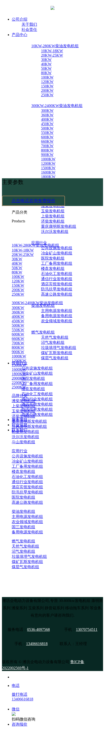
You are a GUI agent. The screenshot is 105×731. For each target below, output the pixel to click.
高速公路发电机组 (56, 294)
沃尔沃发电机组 (54, 231)
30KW (46, 60)
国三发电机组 (23, 527)
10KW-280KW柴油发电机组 (55, 46)
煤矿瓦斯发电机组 (56, 353)
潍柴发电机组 (23, 401)
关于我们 (29, 24)
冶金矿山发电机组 (56, 253)
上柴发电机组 (52, 216)
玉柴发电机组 (52, 211)
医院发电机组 (52, 258)
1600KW (48, 172)
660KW (47, 141)
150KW (47, 86)
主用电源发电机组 (56, 311)
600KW (47, 137)
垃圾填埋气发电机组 (58, 348)
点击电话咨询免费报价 (33, 200)
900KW (47, 155)
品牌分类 (19, 396)
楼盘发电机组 (52, 268)
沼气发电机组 (52, 342)
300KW (47, 110)
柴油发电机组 (23, 511)
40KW (46, 64)
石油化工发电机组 (56, 274)
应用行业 (19, 451)
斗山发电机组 (23, 442)
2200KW (19, 383)
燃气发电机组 (43, 332)
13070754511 (86, 629)
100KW (47, 77)
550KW (47, 133)
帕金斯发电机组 (25, 432)
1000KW (48, 159)
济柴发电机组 (52, 221)
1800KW (48, 177)
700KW (47, 146)
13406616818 (37, 644)
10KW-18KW (52, 51)
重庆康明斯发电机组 (58, 226)
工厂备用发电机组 (56, 263)
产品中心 (19, 35)
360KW (47, 115)
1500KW (48, 168)
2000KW (19, 378)
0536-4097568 (38, 629)
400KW (47, 119)
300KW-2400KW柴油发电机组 (57, 106)
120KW (47, 82)
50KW (46, 68)
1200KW (48, 163)
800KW (47, 150)
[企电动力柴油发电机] (52, 7)
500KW (47, 128)
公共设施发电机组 (37, 368)
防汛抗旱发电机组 (56, 289)
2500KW (19, 387)
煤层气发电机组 (54, 358)
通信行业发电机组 (56, 279)
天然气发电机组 (54, 337)
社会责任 (29, 29)
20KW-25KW (52, 55)
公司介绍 (19, 19)
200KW (47, 90)
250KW (47, 95)
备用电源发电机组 (56, 316)
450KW (47, 124)
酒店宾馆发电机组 (56, 284)
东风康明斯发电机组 (29, 426)
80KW (46, 73)
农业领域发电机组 (56, 321)
